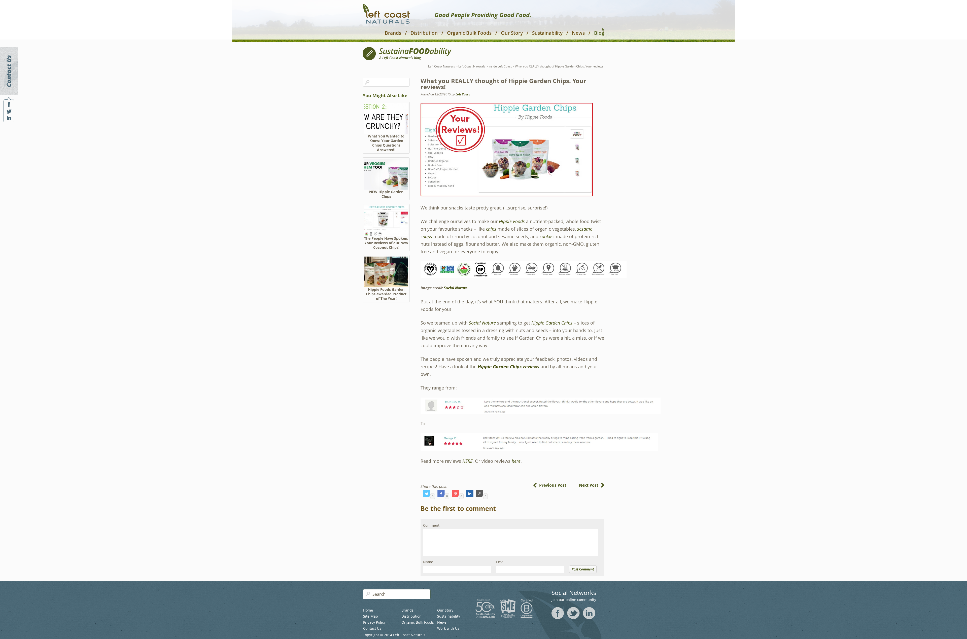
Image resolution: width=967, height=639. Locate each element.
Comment (431, 525)
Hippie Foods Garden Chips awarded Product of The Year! (386, 294)
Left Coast (463, 94)
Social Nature (455, 287)
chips (491, 229)
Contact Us (372, 628)
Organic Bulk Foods (469, 33)
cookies (548, 236)
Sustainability (547, 33)
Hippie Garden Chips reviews (508, 367)
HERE (467, 461)
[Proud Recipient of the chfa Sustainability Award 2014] (485, 616)
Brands (393, 33)
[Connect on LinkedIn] (9, 118)
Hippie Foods (512, 221)
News (578, 33)
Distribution (424, 33)
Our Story (512, 33)
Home (368, 610)
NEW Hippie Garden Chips (386, 194)
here (516, 461)
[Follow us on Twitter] (9, 112)
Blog (599, 32)
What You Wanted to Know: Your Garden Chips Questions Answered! (386, 143)
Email (500, 561)
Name (428, 561)
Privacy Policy (374, 622)
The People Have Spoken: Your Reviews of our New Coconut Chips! (386, 243)
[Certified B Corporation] (527, 616)
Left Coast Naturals (441, 66)
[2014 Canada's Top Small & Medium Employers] (507, 616)
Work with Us (448, 628)
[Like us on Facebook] (9, 104)
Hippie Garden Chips (551, 323)
